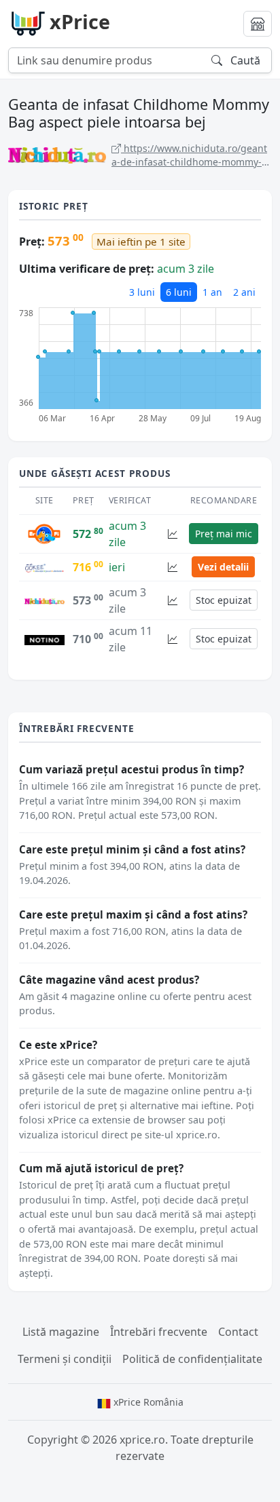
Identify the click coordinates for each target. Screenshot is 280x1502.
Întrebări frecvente (158, 1331)
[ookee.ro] (44, 567)
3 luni (142, 292)
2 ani (244, 292)
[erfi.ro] (44, 532)
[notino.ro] (44, 639)
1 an (212, 292)
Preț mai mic (223, 533)
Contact (238, 1331)
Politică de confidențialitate (192, 1358)
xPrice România (147, 1401)
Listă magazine (60, 1331)
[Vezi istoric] (172, 533)
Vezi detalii (223, 566)
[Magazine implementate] (257, 24)
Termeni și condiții (64, 1358)
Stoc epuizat (223, 600)
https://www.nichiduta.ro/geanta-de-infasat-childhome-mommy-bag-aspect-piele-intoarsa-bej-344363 (191, 155)
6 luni (179, 292)
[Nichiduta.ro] (44, 600)
